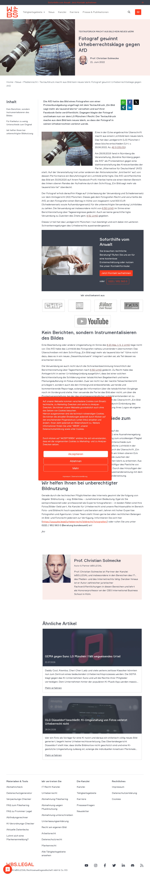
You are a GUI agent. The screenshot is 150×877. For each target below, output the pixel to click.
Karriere (74, 12)
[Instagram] (95, 865)
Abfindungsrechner (17, 817)
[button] (123, 102)
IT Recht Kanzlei (51, 786)
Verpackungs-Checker (18, 799)
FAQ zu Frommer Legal (19, 811)
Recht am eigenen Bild (54, 827)
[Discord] (132, 865)
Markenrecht (49, 845)
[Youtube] (92, 321)
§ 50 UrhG (108, 208)
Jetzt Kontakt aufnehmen (116, 273)
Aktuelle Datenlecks (17, 829)
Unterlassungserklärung (55, 821)
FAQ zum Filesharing (17, 805)
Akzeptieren (75, 453)
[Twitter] (114, 865)
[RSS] (142, 865)
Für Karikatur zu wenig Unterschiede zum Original (19, 123)
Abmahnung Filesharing (55, 799)
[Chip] (53, 305)
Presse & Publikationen (96, 12)
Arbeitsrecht (49, 833)
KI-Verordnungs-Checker (20, 823)
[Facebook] (105, 865)
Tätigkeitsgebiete (32, 12)
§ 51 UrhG (92, 215)
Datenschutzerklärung (124, 793)
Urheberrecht (49, 793)
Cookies (116, 799)
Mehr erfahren (53, 687)
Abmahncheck (14, 786)
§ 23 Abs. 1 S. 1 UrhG (118, 344)
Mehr (76, 468)
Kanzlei (62, 12)
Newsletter (83, 811)
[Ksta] (105, 305)
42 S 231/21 (118, 147)
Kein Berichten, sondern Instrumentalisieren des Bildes (18, 112)
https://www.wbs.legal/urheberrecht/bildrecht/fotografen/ (74, 521)
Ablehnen (76, 460)
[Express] (79, 305)
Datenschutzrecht (52, 839)
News (51, 12)
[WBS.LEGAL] (12, 12)
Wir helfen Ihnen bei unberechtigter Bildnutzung (19, 132)
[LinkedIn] (123, 865)
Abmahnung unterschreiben (57, 815)
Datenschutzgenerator (19, 793)
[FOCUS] (131, 305)
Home (9, 82)
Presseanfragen (86, 805)
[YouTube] (86, 865)
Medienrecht (30, 82)
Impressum (118, 786)
